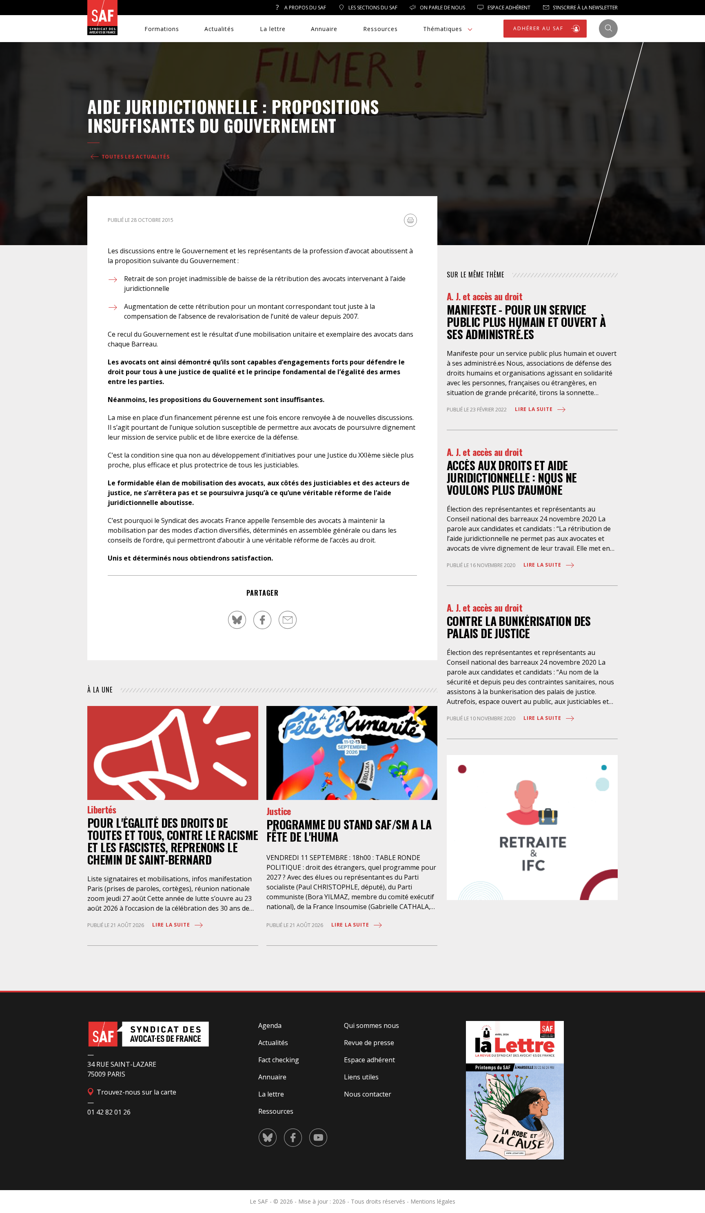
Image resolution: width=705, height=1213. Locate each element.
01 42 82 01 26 (109, 1112)
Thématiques (442, 29)
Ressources (380, 29)
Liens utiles (361, 1076)
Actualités (219, 29)
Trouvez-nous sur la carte (135, 1092)
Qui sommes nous (371, 1025)
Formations (161, 29)
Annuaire (324, 29)
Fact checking (278, 1059)
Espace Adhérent (508, 7)
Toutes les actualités (135, 156)
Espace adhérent (369, 1059)
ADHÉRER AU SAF (539, 28)
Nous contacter (367, 1094)
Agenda (270, 1025)
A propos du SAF (304, 7)
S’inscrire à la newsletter (585, 7)
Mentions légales (432, 1201)
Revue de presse (369, 1042)
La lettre (273, 29)
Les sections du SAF (372, 7)
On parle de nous (442, 7)
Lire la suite (171, 924)
